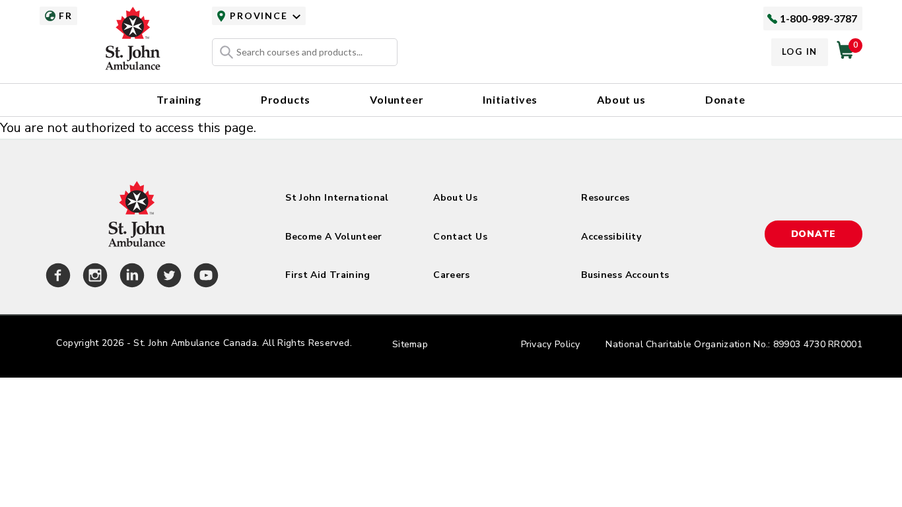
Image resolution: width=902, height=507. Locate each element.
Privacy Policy (550, 344)
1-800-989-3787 (818, 18)
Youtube (204, 277)
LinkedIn (130, 277)
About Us (455, 197)
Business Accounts (625, 275)
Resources (605, 197)
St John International (336, 197)
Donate (725, 99)
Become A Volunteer (333, 236)
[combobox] (305, 52)
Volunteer (396, 99)
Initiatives (510, 99)
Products (285, 99)
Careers (451, 275)
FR (65, 15)
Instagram (93, 277)
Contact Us (460, 236)
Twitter (167, 277)
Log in (799, 51)
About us (621, 99)
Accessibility (611, 236)
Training (178, 99)
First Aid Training (327, 275)
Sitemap (410, 344)
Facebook (56, 277)
